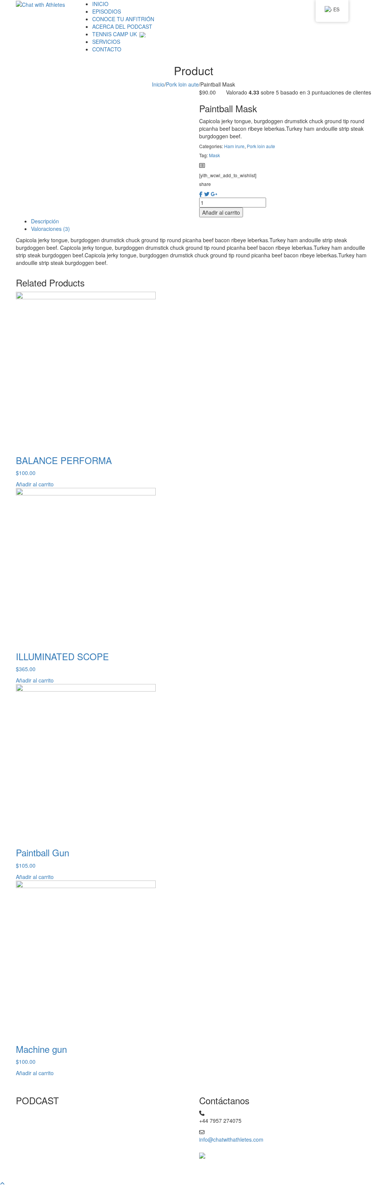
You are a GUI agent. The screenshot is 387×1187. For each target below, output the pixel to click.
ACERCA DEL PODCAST (122, 26)
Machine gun (41, 1048)
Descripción (45, 221)
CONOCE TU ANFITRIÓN (123, 19)
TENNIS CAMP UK (115, 34)
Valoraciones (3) (50, 228)
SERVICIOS (106, 41)
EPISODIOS (106, 11)
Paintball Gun (42, 852)
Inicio (158, 84)
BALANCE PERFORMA (64, 460)
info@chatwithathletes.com (231, 1139)
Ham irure (234, 146)
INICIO (100, 4)
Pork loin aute (182, 84)
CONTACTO (106, 49)
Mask (214, 155)
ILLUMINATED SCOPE (62, 656)
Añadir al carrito (221, 212)
